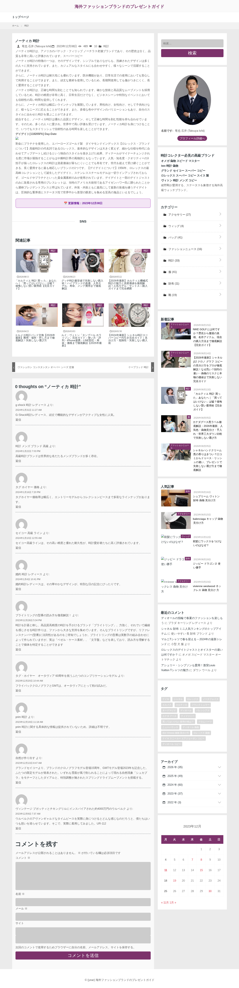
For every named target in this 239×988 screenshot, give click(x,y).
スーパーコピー (73, 56)
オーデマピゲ (169, 710)
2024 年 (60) (175, 784)
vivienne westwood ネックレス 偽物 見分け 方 (207, 588)
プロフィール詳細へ (192, 138)
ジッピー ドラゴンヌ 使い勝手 (207, 565)
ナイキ (165, 699)
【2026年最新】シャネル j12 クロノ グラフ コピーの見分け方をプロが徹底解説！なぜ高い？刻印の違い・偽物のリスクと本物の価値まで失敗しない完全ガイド (208, 369)
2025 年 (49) (175, 775)
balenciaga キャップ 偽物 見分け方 (208, 520)
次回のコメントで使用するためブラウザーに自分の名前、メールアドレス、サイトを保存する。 (75, 947)
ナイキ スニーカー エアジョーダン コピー (183, 738)
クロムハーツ (205, 721)
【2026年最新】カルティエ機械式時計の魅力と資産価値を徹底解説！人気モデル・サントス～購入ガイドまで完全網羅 (128, 284)
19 (174, 880)
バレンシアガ (202, 710)
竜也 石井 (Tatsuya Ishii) (36, 46)
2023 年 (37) (175, 793)
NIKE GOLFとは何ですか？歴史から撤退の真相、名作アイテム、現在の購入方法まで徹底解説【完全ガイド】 (207, 337)
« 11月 (165, 902)
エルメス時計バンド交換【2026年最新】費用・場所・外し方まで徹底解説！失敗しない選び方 (35, 338)
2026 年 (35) (175, 767)
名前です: (167, 130)
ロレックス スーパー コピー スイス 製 (185, 175)
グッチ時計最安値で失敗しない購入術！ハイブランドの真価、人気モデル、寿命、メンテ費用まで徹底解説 (82, 284)
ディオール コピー (171, 744)
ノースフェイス (210, 699)
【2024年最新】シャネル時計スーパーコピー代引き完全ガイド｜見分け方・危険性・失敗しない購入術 (128, 339)
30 (210, 891)
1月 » (173, 902)
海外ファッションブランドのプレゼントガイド (119, 6)
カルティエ (181, 704)
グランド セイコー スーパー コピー (183, 170)
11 (165, 870)
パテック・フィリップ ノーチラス (76, 51)
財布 (173, 283)
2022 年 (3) (174, 802)
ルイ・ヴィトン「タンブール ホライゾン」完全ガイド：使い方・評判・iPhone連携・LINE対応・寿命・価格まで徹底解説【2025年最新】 (82, 340)
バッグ (175, 237)
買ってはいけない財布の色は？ (178, 721)
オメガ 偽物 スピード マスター (180, 160)
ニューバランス (170, 727)
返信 (18, 419)
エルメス (166, 704)
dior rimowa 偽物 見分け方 (175, 733)
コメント (22, 857)
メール (21, 908)
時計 (106, 46)
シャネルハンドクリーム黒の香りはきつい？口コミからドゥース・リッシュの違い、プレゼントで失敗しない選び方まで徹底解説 (207, 460)
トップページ (20, 17)
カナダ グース (169, 716)
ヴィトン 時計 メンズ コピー (179, 180)
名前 (20, 893)
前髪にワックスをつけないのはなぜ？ (207, 543)
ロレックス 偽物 (201, 733)
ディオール (186, 710)
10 (95, 46)
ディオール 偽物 (191, 727)
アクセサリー (179, 214)
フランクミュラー (200, 704)
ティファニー (187, 716)
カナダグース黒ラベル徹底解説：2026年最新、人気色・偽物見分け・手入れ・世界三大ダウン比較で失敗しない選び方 (208, 429)
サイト (19, 923)
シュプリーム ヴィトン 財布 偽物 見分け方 (206, 498)
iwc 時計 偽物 (169, 165)
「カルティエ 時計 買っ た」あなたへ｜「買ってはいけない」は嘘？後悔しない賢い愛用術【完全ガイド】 (36, 284)
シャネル (178, 699)
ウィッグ (176, 226)
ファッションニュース (185, 249)
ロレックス (192, 699)
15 (201, 870)
